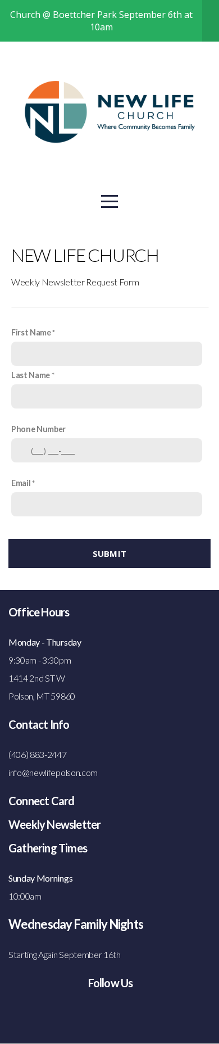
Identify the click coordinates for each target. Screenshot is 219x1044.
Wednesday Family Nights (75, 924)
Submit (110, 553)
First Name (31, 332)
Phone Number (38, 429)
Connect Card (41, 800)
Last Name (30, 375)
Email (20, 483)
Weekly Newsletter (54, 824)
